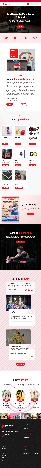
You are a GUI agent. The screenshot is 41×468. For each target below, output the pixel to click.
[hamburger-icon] (28, 4)
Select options (32, 143)
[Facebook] (38, 1)
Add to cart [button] (5, 143)
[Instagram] (40, 1)
